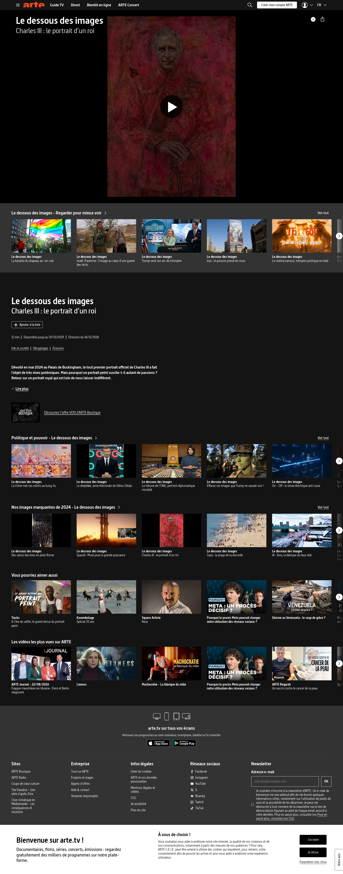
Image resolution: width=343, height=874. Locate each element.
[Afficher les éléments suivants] (339, 236)
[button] (250, 5)
